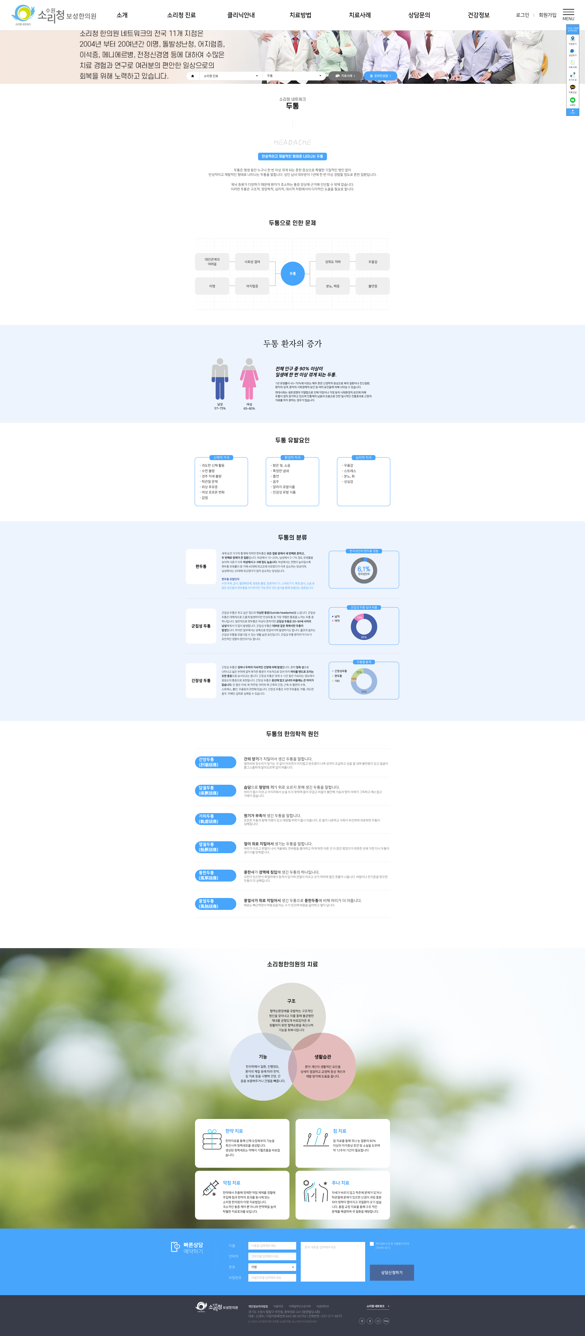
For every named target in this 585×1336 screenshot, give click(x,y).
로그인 (522, 15)
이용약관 (278, 1306)
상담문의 (419, 15)
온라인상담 (381, 76)
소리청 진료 (181, 15)
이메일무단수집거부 (300, 1306)
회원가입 (548, 15)
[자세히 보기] (383, 1247)
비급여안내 (322, 1306)
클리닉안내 (241, 15)
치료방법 (300, 15)
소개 (122, 15)
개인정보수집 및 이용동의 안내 (392, 1243)
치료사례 (360, 15)
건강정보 (479, 15)
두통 (270, 75)
